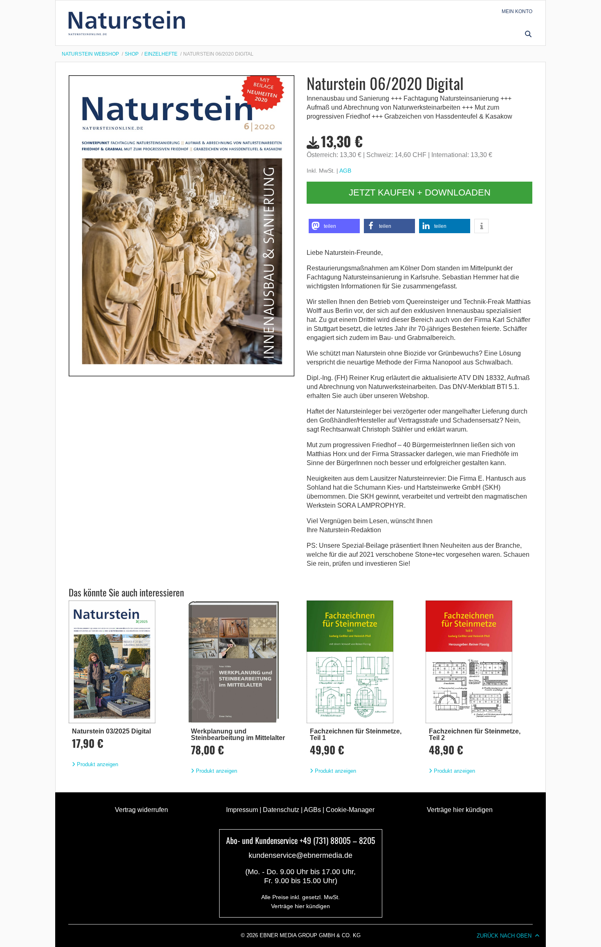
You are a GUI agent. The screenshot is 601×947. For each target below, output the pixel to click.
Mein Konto (517, 11)
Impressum (242, 809)
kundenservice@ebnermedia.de (300, 855)
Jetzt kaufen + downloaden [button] (420, 192)
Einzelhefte (160, 54)
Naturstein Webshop (90, 54)
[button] (528, 34)
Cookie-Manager (350, 809)
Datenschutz (281, 809)
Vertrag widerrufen (141, 809)
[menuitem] (517, 11)
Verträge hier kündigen (460, 809)
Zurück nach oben (504, 936)
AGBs (312, 809)
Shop (132, 54)
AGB (345, 170)
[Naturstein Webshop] (128, 22)
